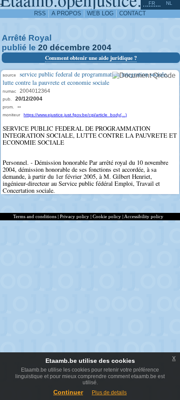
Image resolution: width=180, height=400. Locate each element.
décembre (70, 47)
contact (132, 13)
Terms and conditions (34, 216)
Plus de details (109, 393)
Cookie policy (107, 216)
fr (152, 3)
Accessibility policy (143, 216)
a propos (66, 13)
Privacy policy (74, 216)
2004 (101, 47)
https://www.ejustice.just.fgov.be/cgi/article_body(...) (75, 114)
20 (43, 47)
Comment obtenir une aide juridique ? (91, 58)
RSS (40, 13)
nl (169, 3)
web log (100, 13)
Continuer (68, 392)
